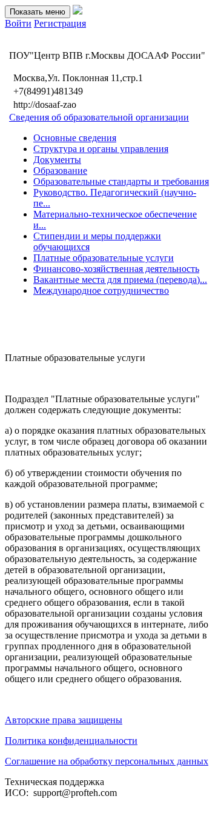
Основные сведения (74, 138)
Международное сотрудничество (101, 290)
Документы (57, 159)
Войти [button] (18, 23)
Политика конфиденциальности (71, 740)
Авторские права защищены (63, 720)
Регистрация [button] (60, 23)
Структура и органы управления (100, 149)
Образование (60, 170)
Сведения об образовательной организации (99, 117)
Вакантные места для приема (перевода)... (120, 279)
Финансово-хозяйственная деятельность (116, 269)
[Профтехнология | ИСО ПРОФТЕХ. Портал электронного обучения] (77, 11)
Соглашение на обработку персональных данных (106, 761)
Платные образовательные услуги (103, 258)
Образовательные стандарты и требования (121, 181)
